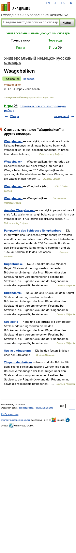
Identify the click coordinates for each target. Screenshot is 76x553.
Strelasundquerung (17, 350)
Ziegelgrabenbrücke (18, 362)
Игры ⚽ (55, 47)
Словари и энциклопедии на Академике (34, 15)
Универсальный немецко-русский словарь (38, 33)
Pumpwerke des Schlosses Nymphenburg (33, 230)
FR (70, 3)
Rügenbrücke (13, 264)
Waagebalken (13, 141)
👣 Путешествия (9, 414)
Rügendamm (12, 292)
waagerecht (61, 116)
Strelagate (11, 321)
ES (63, 3)
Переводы (55, 40)
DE (55, 3)
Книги (20, 47)
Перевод (28, 78)
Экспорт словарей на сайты (15, 420)
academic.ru (15, 6)
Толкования (20, 40)
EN (48, 3)
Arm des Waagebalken (19, 210)
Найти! (67, 22)
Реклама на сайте (44, 408)
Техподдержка (26, 408)
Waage (14, 116)
